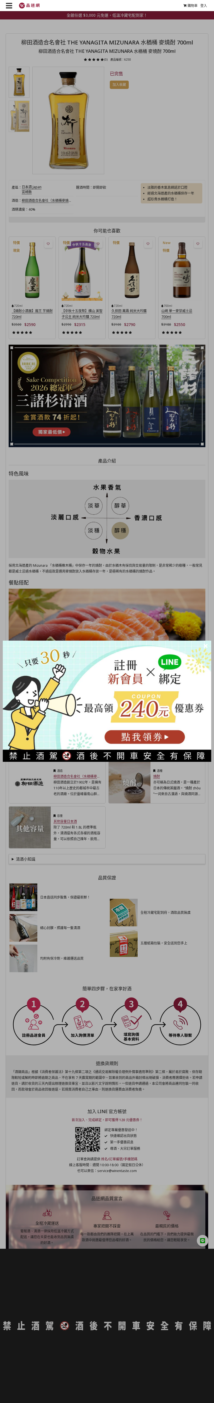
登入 (203, 5)
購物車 (193, 5)
